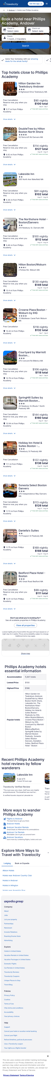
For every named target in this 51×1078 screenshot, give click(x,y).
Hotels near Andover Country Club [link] (17, 875)
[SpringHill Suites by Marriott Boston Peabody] (25, 411)
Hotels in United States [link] (12, 951)
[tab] (7, 863)
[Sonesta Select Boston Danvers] (25, 499)
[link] (25, 819)
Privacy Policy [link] (9, 995)
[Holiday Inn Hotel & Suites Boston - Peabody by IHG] (25, 455)
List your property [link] (10, 919)
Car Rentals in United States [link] (14, 968)
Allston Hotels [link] (8, 870)
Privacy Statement (11, 1075)
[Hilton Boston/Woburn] (25, 278)
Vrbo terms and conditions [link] (13, 1008)
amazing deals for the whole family (21, 60)
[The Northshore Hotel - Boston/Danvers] (25, 233)
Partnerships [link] (8, 924)
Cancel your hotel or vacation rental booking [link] (20, 1031)
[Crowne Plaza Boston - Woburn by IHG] (25, 322)
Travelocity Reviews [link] (11, 972)
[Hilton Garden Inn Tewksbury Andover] (25, 97)
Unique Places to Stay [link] (12, 980)
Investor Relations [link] (10, 932)
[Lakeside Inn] (25, 188)
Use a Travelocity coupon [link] (13, 1044)
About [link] (6, 911)
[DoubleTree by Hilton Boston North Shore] (25, 143)
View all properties (25, 625)
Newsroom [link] (8, 928)
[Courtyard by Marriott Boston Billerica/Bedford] (25, 366)
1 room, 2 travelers (16, 39)
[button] (25, 119)
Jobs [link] (6, 915)
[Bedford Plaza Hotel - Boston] (25, 587)
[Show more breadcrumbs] (4, 10)
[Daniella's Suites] (25, 543)
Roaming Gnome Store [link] (12, 936)
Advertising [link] (8, 940)
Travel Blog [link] (8, 985)
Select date (13, 31)
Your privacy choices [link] (11, 1016)
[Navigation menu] (46, 4)
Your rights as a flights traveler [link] (15, 1048)
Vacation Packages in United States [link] (17, 959)
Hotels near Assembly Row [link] (14, 890)
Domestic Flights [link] (10, 964)
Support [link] (7, 1027)
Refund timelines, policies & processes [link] (18, 1040)
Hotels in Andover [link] (10, 880)
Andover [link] (12, 10)
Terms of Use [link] (9, 1004)
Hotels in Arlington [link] (10, 885)
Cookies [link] (7, 1000)
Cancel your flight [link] (10, 1035)
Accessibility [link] (8, 1012)
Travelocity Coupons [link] (11, 976)
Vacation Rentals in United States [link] (16, 955)
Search (25, 45)
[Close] (48, 1056)
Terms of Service (27, 1075)
